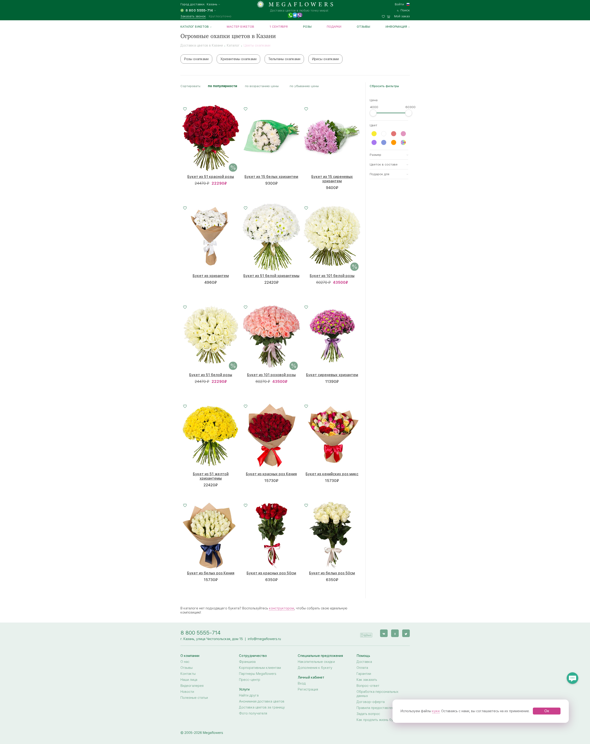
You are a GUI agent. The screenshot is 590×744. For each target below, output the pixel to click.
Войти (399, 4)
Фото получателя (253, 713)
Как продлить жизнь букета (379, 720)
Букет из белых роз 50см (332, 573)
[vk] (384, 633)
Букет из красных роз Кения (271, 474)
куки (436, 711)
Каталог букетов (194, 26)
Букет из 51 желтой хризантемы (211, 476)
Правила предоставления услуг (382, 708)
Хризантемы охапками (238, 59)
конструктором (281, 608)
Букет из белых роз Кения (210, 573)
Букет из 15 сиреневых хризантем (332, 178)
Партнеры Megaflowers (257, 674)
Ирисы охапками (325, 59)
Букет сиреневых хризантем (332, 375)
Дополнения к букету (315, 668)
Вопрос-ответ (368, 686)
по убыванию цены (304, 86)
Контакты (188, 674)
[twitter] (406, 633)
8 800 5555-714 (200, 632)
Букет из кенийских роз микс (332, 474)
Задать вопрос (368, 714)
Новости (187, 692)
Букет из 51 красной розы (210, 176)
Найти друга (249, 695)
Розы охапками (196, 59)
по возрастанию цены (262, 86)
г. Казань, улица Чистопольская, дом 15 (211, 639)
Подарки (334, 26)
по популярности (222, 86)
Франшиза (247, 662)
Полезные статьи (194, 698)
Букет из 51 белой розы (210, 375)
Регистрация (308, 689)
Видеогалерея (192, 686)
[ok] (395, 633)
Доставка (364, 662)
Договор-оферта (371, 702)
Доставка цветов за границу (262, 707)
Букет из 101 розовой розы (271, 375)
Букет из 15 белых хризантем (271, 176)
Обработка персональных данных (377, 694)
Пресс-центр (249, 680)
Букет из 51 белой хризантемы (271, 276)
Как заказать (367, 680)
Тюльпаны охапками (284, 59)
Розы (307, 26)
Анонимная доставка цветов (261, 701)
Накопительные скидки (316, 662)
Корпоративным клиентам (260, 668)
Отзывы (363, 26)
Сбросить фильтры (384, 86)
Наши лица (188, 680)
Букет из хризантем (211, 276)
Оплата (362, 668)
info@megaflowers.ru (264, 639)
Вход (302, 683)
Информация (396, 26)
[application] (366, 633)
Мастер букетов (240, 26)
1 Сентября (279, 26)
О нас (184, 662)
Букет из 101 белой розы (332, 276)
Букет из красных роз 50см (271, 573)
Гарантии (364, 674)
